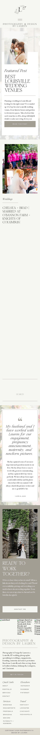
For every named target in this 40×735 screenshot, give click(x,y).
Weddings (8, 199)
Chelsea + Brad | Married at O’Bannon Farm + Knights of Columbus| (16, 215)
